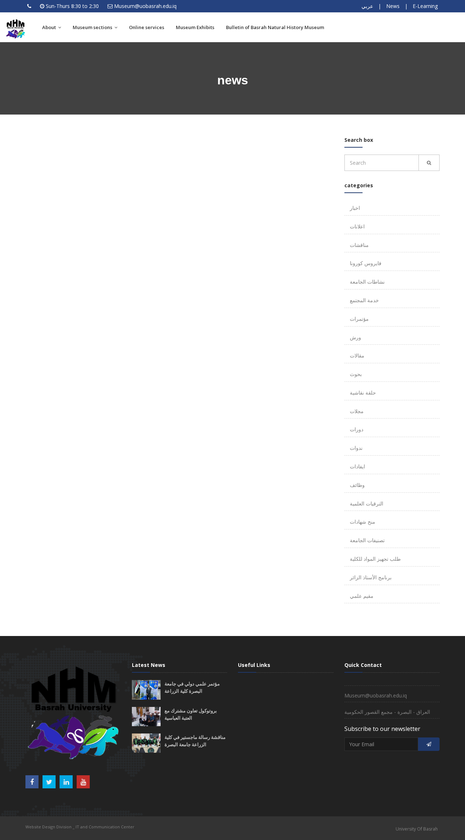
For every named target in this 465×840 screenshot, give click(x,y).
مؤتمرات (359, 318)
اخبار (355, 207)
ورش (355, 337)
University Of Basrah (417, 829)
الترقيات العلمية (366, 503)
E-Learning (425, 6)
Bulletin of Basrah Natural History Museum (275, 27)
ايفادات (357, 466)
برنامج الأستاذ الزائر (371, 577)
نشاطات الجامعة (367, 281)
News (393, 6)
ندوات (356, 447)
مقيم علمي (361, 595)
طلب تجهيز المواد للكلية (375, 558)
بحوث (356, 374)
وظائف (357, 484)
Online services (146, 27)
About (49, 27)
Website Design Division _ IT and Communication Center (79, 826)
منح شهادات (362, 521)
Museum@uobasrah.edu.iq (145, 6)
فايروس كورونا (365, 263)
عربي (367, 6)
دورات (356, 429)
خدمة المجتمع (364, 300)
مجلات (357, 411)
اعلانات (357, 226)
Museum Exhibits (195, 27)
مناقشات (359, 244)
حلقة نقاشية (363, 392)
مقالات (357, 355)
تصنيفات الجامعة (367, 540)
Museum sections (93, 27)
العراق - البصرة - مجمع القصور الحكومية (387, 711)
